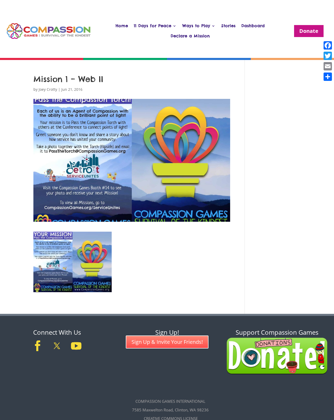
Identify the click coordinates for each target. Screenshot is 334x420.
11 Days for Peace (152, 25)
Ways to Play (196, 25)
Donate (308, 30)
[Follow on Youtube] (76, 345)
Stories (228, 25)
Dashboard (253, 25)
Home (122, 25)
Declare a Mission (190, 35)
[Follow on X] (57, 346)
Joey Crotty (48, 89)
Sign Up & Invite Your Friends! (167, 341)
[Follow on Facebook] (37, 345)
